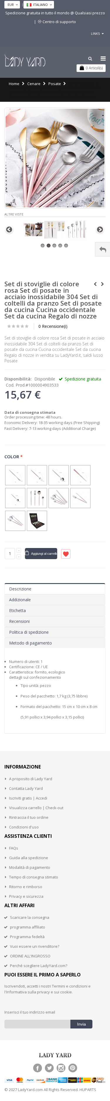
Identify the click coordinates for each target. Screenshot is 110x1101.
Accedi (41, 798)
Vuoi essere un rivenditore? (34, 946)
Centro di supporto (59, 21)
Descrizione (20, 589)
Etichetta (17, 610)
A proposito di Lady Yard (30, 778)
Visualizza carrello (25, 807)
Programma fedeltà (27, 936)
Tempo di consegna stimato (33, 877)
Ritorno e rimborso (25, 886)
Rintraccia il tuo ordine (28, 817)
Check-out (54, 807)
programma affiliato (27, 927)
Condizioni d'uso (24, 827)
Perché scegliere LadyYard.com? (38, 965)
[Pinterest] (72, 1068)
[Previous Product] (95, 284)
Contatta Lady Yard (26, 788)
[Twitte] (49, 1068)
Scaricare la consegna (29, 917)
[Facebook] (37, 1068)
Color (13, 456)
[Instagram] (61, 1068)
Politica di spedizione (29, 632)
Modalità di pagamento (29, 867)
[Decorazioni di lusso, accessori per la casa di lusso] (25, 60)
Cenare (33, 83)
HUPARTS (87, 1089)
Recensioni (19, 621)
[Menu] (103, 58)
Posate (54, 83)
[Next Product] (102, 284)
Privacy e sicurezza (26, 896)
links (95, 33)
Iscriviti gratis (20, 798)
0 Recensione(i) (52, 326)
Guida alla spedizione (28, 857)
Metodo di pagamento (30, 643)
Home (14, 83)
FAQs (13, 848)
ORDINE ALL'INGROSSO (30, 956)
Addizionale (20, 599)
